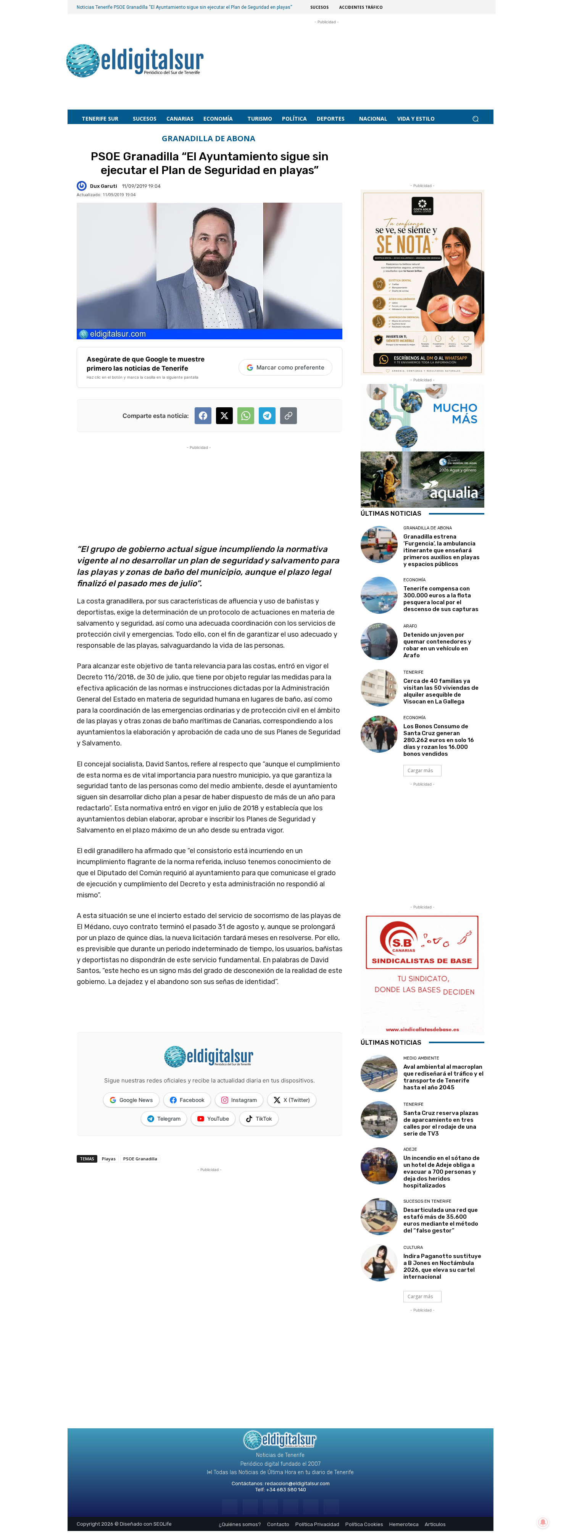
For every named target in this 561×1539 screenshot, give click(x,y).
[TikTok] (290, 1506)
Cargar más (420, 770)
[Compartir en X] (224, 415)
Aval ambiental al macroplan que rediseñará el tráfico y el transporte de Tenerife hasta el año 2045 (443, 1077)
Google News (136, 1100)
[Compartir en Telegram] (267, 415)
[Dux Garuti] (83, 186)
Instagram (244, 1100)
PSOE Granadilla (140, 1159)
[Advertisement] (327, 57)
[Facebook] (229, 1506)
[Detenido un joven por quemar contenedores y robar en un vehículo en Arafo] (379, 641)
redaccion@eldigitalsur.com (297, 1483)
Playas (109, 1159)
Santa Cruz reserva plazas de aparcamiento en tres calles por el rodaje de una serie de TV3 (441, 1123)
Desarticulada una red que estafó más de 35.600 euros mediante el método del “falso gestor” (440, 1220)
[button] (475, 119)
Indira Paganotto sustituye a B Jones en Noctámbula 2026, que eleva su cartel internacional (442, 1266)
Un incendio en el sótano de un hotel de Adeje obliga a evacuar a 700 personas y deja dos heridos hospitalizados (441, 1172)
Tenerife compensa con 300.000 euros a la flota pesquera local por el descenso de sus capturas (441, 599)
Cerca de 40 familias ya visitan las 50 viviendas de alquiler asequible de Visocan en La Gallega (441, 691)
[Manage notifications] (543, 1522)
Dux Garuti (103, 186)
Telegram (169, 1118)
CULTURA (413, 1247)
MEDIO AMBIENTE (421, 1058)
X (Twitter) (297, 1100)
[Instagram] (250, 1506)
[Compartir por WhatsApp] (245, 415)
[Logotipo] (135, 62)
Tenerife (413, 672)
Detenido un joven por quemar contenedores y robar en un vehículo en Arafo (437, 645)
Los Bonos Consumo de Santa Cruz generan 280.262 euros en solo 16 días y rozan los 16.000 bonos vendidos (438, 740)
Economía (414, 580)
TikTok (264, 1118)
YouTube (218, 1118)
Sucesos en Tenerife (427, 1201)
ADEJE (410, 1149)
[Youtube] (331, 1506)
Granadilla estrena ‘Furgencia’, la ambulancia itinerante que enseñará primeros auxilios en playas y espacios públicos (441, 550)
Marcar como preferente (290, 367)
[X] (310, 1506)
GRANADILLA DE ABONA (208, 139)
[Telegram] (270, 1506)
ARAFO (410, 626)
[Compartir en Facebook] (203, 415)
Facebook (192, 1100)
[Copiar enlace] (288, 415)
